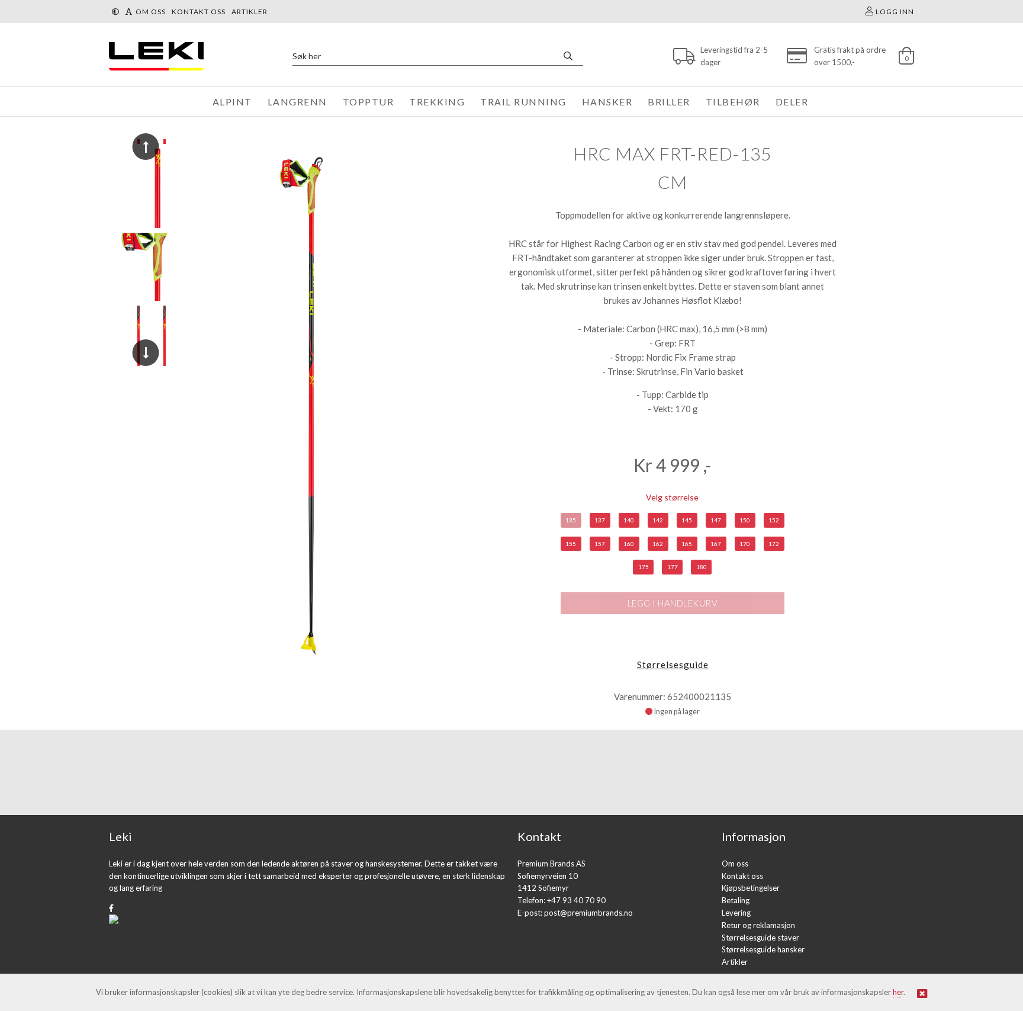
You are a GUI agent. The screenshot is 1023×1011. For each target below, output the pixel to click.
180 (701, 566)
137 (599, 520)
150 (744, 520)
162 (657, 543)
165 (686, 543)
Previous (146, 146)
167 (715, 543)
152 (773, 520)
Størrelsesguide (673, 664)
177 (672, 566)
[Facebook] (111, 908)
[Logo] (153, 56)
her (898, 992)
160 (628, 543)
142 (657, 520)
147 (715, 520)
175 (643, 566)
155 (570, 543)
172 (773, 543)
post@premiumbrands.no (588, 912)
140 (628, 520)
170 (744, 543)
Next (146, 352)
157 (599, 543)
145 (686, 520)
